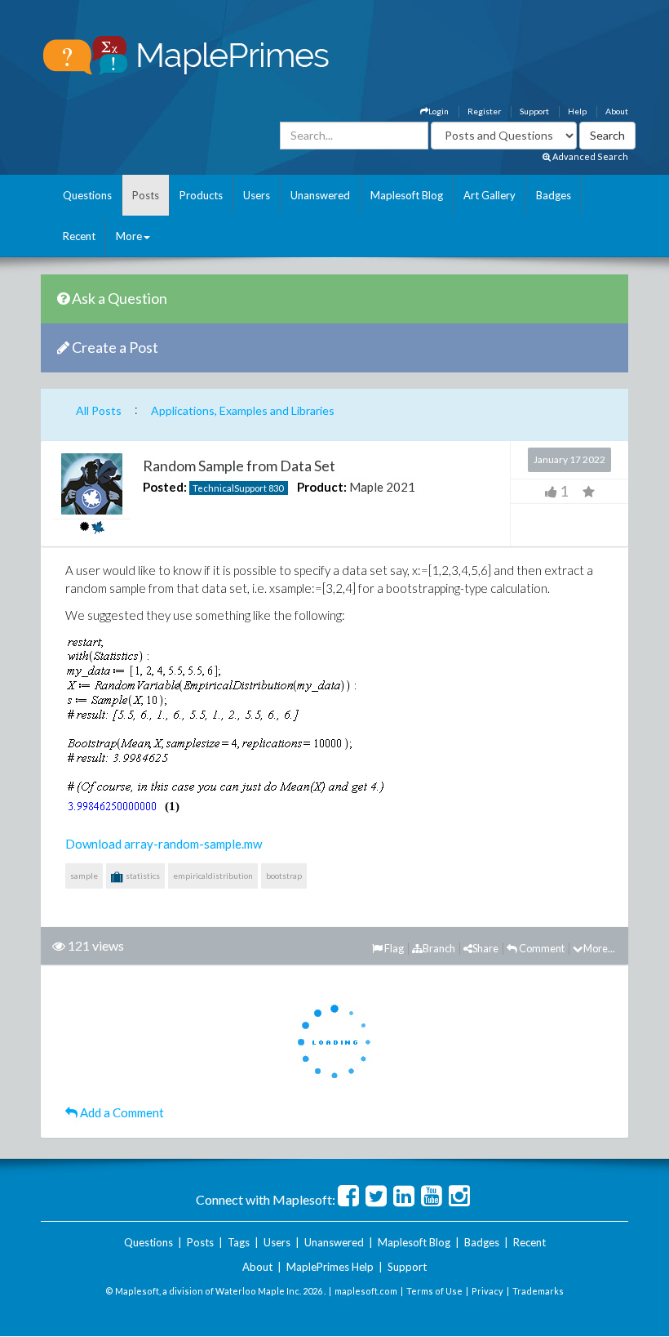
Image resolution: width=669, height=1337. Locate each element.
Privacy (487, 1291)
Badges (553, 195)
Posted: (165, 486)
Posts (145, 195)
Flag (393, 948)
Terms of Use (434, 1291)
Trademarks (538, 1291)
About (616, 111)
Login (438, 111)
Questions (87, 195)
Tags (239, 1242)
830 (275, 488)
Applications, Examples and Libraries (242, 410)
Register (484, 111)
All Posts (99, 410)
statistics (142, 875)
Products (201, 195)
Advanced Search (589, 156)
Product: (322, 486)
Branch (439, 948)
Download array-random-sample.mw (163, 843)
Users (256, 195)
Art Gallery (489, 195)
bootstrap (284, 875)
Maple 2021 (382, 486)
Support (534, 111)
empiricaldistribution (213, 875)
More (129, 236)
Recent (79, 236)
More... (599, 948)
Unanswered (320, 195)
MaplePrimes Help (330, 1266)
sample (84, 875)
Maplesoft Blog (406, 195)
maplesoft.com (365, 1291)
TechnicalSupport (230, 488)
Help (577, 111)
